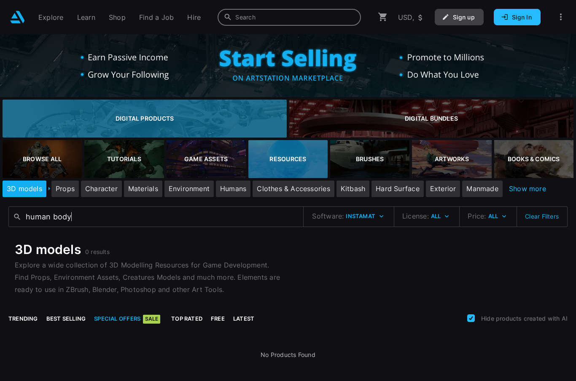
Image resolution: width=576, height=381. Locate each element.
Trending (23, 318)
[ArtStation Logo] (17, 17)
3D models (24, 188)
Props (65, 188)
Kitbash (353, 188)
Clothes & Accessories (293, 188)
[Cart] (383, 17)
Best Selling (66, 318)
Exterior (443, 188)
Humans (233, 188)
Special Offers (126, 318)
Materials (143, 188)
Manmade (482, 188)
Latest (243, 318)
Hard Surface (398, 188)
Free (218, 318)
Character (101, 188)
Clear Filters (542, 216)
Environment (189, 188)
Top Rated (186, 318)
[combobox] (289, 17)
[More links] (561, 17)
